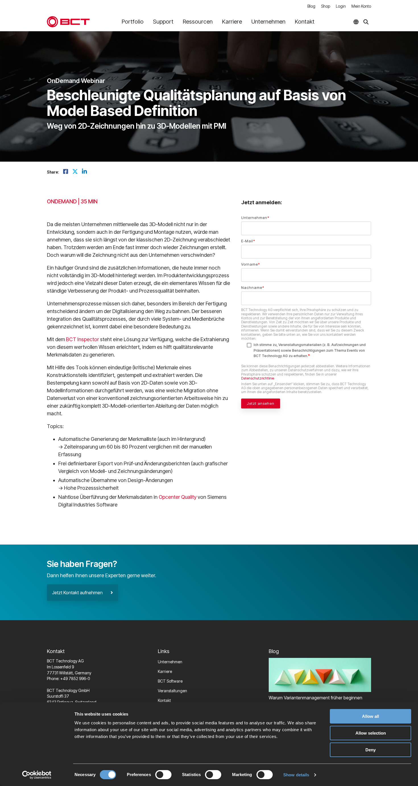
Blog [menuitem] (311, 6)
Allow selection (370, 733)
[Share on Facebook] (65, 172)
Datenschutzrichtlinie (257, 378)
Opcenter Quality (177, 497)
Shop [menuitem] (325, 6)
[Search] (366, 22)
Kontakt (304, 21)
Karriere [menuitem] (165, 671)
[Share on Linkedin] (84, 172)
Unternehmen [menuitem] (170, 661)
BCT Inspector (82, 339)
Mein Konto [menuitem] (361, 6)
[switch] (163, 774)
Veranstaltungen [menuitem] (172, 690)
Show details (296, 774)
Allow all (370, 716)
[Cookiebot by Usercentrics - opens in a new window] (37, 775)
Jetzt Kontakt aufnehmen (81, 592)
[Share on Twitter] (75, 172)
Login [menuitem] (341, 6)
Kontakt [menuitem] (164, 700)
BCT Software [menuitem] (170, 681)
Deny (370, 749)
